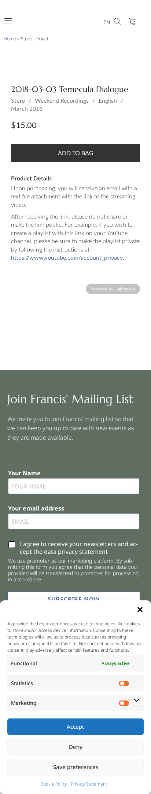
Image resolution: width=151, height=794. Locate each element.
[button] (140, 609)
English (108, 101)
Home (10, 39)
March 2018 (27, 109)
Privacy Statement (89, 784)
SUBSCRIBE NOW (74, 599)
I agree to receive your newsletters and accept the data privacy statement (79, 548)
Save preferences (75, 767)
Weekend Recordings (62, 101)
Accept (75, 726)
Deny (75, 746)
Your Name (26, 473)
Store (18, 101)
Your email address (38, 508)
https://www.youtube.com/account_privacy (67, 258)
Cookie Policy (54, 784)
